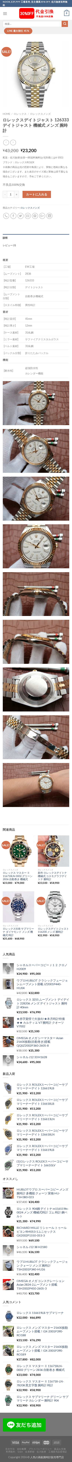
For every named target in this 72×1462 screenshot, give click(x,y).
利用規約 (10, 1451)
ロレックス (20, 113)
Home (6, 113)
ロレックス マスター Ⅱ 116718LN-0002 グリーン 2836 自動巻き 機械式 (17, 876)
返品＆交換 (60, 1449)
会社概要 (21, 1449)
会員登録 (29, 1451)
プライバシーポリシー (40, 1449)
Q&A (20, 1451)
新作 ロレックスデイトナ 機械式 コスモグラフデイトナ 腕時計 (52, 876)
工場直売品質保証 (57, 1451)
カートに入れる (36, 194)
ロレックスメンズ (40, 113)
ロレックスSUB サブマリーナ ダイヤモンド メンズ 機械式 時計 (18, 932)
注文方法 (10, 1449)
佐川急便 (41, 1451)
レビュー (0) (9, 245)
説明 (5, 237)
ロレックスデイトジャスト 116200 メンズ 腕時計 (53, 930)
